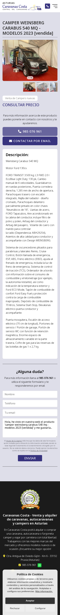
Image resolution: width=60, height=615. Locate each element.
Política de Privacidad (38, 450)
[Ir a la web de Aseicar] (30, 500)
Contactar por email (32, 141)
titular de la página (14, 441)
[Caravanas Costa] (22, 7)
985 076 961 (32, 131)
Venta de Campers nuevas (20, 98)
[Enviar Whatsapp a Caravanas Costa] (39, 565)
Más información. (44, 591)
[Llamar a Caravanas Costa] (47, 6)
